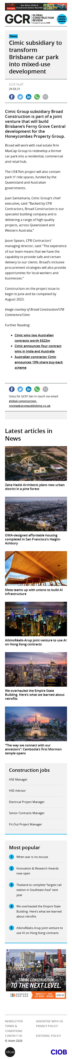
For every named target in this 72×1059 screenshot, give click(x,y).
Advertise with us (49, 1021)
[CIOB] (51, 1052)
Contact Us (13, 1036)
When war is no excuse (32, 857)
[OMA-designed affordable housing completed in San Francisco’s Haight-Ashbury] (36, 514)
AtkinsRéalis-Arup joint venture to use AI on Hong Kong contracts (39, 930)
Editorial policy (48, 1036)
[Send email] (45, 97)
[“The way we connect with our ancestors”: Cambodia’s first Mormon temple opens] (36, 724)
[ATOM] (20, 1052)
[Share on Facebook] (12, 97)
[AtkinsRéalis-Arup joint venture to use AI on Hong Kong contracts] (36, 619)
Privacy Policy (47, 1026)
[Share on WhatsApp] (37, 97)
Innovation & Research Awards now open (37, 870)
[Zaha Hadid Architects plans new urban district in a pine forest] (36, 463)
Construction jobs (29, 770)
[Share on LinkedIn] (28, 97)
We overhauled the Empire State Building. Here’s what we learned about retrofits (39, 911)
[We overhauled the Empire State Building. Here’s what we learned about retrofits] (36, 669)
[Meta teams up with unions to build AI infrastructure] (36, 568)
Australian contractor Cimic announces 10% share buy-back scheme (39, 362)
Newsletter (14, 1021)
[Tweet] (20, 97)
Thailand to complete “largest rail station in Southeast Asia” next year (39, 890)
